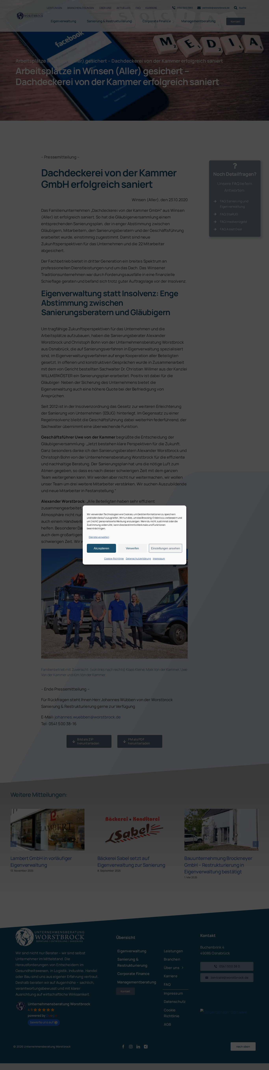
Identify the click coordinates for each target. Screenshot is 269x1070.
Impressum (159, 558)
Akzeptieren (101, 548)
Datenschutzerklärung (138, 558)
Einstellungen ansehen (165, 548)
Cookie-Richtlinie (114, 558)
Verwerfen (132, 548)
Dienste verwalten (99, 537)
